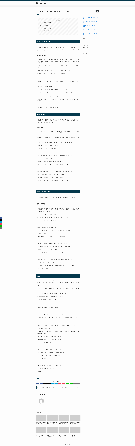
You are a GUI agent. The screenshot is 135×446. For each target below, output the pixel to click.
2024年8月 (86, 47)
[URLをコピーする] (76, 383)
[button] (39, 383)
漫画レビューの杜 (41, 3)
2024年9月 (86, 45)
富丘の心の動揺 (45, 25)
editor (41, 405)
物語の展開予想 (46, 30)
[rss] (97, 0)
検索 (97, 11)
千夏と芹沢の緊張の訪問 (46, 22)
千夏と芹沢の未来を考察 (46, 28)
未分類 (85, 53)
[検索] (98, 0)
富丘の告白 (45, 27)
